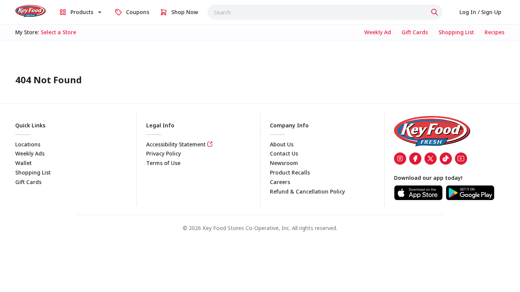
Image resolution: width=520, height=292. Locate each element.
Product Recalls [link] (290, 172)
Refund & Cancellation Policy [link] (307, 191)
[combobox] (324, 12)
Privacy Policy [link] (163, 153)
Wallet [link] (23, 163)
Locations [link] (27, 144)
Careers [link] (280, 182)
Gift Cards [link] (28, 182)
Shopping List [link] (33, 172)
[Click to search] (435, 12)
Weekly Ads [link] (30, 153)
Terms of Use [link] (163, 163)
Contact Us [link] (284, 153)
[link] (30, 11)
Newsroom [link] (284, 163)
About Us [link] (281, 144)
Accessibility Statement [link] (176, 144)
